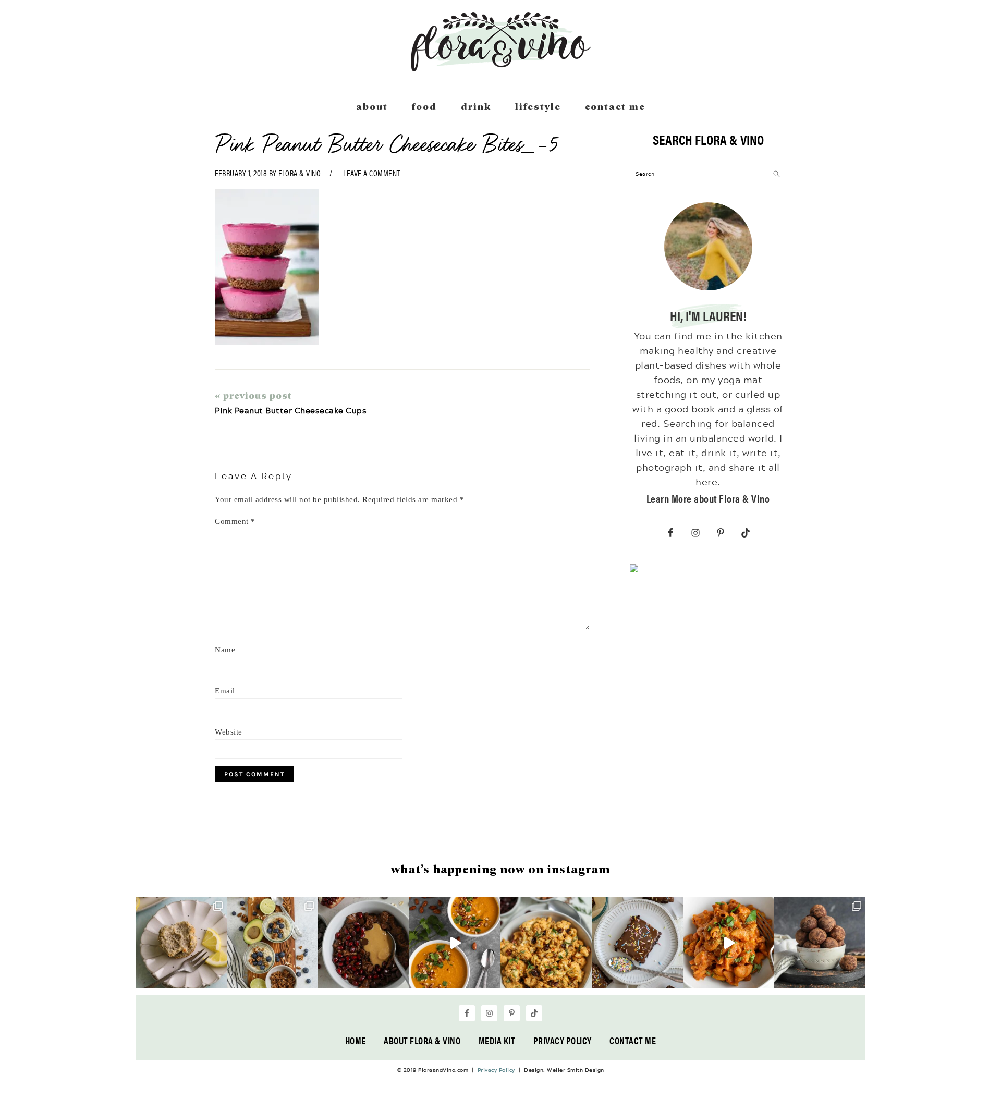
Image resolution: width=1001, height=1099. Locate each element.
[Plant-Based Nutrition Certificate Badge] (634, 570)
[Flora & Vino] (500, 67)
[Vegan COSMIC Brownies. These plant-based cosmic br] (637, 942)
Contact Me (632, 1040)
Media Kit (497, 1040)
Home (355, 1040)
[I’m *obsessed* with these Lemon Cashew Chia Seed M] (181, 942)
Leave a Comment (371, 173)
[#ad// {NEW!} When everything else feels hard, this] (454, 942)
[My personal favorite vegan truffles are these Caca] (819, 942)
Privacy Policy (562, 1040)
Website (228, 732)
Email (225, 691)
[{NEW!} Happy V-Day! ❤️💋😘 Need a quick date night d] (728, 942)
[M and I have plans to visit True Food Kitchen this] (546, 942)
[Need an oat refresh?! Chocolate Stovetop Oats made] (363, 942)
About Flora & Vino (422, 1040)
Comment (235, 521)
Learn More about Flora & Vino (708, 498)
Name (225, 649)
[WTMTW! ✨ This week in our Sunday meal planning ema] (272, 942)
